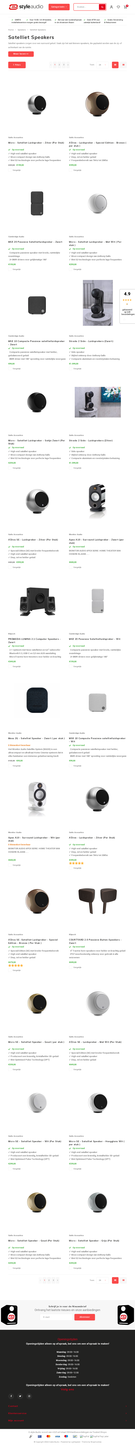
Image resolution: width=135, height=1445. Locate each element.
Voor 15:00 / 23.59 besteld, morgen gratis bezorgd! (39, 21)
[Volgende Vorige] (68, 65)
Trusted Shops (100, 1432)
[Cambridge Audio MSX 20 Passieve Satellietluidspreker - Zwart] (37, 203)
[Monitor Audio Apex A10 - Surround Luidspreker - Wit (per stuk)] (37, 799)
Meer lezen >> (21, 53)
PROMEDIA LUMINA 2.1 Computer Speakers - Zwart (34, 641)
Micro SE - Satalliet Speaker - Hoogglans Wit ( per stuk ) (96, 1143)
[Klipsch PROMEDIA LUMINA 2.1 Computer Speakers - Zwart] (37, 600)
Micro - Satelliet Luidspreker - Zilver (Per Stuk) (36, 142)
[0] (125, 7)
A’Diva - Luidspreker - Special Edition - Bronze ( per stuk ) (97, 144)
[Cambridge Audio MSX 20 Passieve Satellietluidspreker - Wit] (98, 600)
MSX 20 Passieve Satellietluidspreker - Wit (94, 639)
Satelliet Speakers (38, 30)
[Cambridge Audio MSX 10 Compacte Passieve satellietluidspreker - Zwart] (37, 303)
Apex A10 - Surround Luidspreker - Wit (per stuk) (34, 839)
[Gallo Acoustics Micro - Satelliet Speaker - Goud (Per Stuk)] (37, 1202)
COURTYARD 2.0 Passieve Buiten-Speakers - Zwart (95, 941)
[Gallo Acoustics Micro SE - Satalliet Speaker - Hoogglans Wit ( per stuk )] (98, 1103)
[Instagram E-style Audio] (29, 1396)
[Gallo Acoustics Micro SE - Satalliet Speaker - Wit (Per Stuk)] (37, 1103)
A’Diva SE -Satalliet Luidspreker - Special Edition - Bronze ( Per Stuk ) (33, 941)
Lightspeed (75, 1442)
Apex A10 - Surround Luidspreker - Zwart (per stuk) (96, 541)
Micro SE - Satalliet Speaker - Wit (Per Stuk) (34, 1141)
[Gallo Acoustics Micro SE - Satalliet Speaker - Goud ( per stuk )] (37, 1003)
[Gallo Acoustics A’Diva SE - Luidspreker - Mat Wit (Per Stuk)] (98, 1003)
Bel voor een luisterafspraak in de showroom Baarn (68, 21)
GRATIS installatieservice (19, 21)
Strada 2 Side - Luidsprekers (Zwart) (91, 341)
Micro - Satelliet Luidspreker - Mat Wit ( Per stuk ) (95, 243)
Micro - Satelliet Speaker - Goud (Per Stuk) (33, 1240)
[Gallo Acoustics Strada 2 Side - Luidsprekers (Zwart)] (98, 303)
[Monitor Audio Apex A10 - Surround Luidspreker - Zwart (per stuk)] (98, 501)
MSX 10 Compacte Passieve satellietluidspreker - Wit (97, 740)
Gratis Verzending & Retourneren (113, 21)
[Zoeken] (102, 7)
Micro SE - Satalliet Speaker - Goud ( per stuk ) (36, 1042)
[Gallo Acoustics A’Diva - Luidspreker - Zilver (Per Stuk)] (98, 799)
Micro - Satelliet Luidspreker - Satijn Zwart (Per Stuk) (36, 442)
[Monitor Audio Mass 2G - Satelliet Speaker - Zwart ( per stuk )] (37, 700)
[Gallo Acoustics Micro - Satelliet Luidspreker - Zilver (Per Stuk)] (37, 104)
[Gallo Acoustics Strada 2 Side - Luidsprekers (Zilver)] (98, 402)
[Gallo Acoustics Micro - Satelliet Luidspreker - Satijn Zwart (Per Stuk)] (37, 402)
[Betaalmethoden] (30, 1436)
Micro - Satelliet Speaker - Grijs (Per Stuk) (94, 1240)
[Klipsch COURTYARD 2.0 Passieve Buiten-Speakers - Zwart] (98, 901)
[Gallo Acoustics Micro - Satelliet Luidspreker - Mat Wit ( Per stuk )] (98, 203)
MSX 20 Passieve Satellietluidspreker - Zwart (35, 242)
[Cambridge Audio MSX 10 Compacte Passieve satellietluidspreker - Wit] (98, 700)
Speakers (22, 30)
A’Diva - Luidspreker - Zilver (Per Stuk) (92, 837)
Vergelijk (17, 170)
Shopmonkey (96, 1442)
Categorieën (58, 6)
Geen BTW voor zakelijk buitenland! (92, 21)
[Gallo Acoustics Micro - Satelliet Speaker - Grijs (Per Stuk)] (98, 1202)
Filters (18, 64)
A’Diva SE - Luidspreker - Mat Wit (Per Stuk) (95, 1042)
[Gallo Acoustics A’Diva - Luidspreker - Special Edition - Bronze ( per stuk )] (98, 104)
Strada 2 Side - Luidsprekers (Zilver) (91, 440)
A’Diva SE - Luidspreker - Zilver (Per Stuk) (33, 539)
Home (11, 30)
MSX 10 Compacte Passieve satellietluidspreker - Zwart (36, 343)
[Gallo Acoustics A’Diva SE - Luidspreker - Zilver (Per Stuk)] (37, 501)
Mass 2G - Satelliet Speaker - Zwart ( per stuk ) (36, 738)
